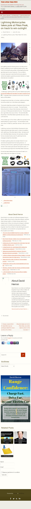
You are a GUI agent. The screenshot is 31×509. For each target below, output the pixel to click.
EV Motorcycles (15, 15)
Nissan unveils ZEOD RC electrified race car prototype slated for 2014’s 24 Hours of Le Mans (8, 325)
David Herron (6, 32)
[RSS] (17, 497)
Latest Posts (7, 201)
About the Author (8, 199)
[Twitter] (14, 497)
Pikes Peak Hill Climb (21, 34)
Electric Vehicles (6, 15)
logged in (9, 336)
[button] (3, 342)
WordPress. (21, 491)
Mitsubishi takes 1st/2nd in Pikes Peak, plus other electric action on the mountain (23, 325)
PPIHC (2, 36)
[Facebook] (11, 497)
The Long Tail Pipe (9, 2)
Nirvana (15, 491)
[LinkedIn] (20, 497)
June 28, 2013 (16, 32)
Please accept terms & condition (11, 470)
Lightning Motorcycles (25, 15)
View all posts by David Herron (20, 307)
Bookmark (5, 314)
